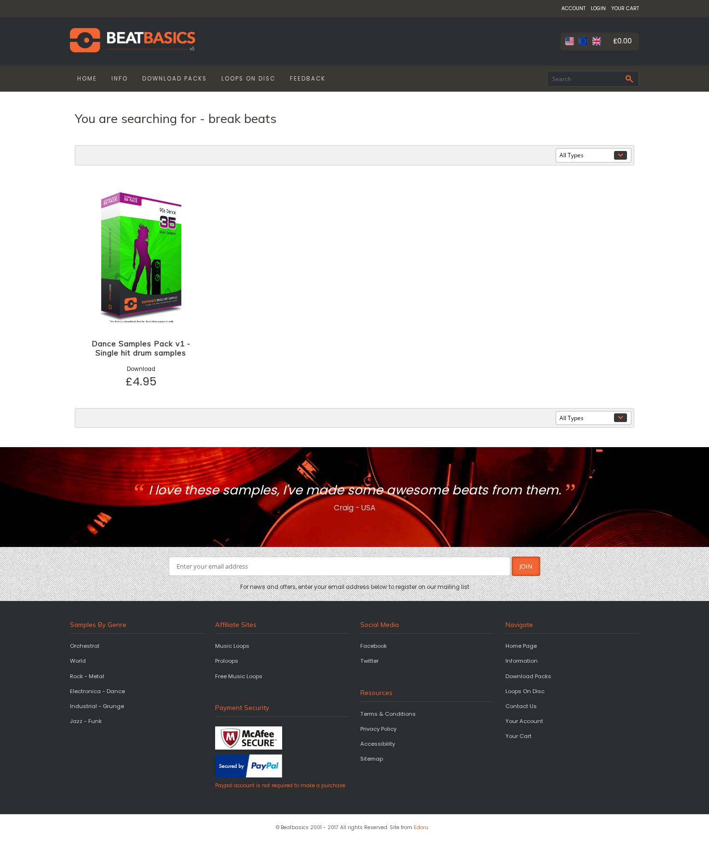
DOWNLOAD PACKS (174, 78)
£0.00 (622, 41)
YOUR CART (625, 8)
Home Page (521, 646)
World (78, 661)
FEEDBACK (308, 78)
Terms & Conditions (388, 714)
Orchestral (84, 646)
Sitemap (371, 759)
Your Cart (518, 736)
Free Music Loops (238, 676)
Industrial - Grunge (97, 706)
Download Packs (528, 676)
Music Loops (232, 646)
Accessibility (377, 744)
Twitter (369, 661)
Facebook (373, 646)
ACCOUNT (573, 8)
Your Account (524, 721)
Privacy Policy (378, 729)
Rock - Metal (87, 676)
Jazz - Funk (86, 721)
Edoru (421, 827)
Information (521, 661)
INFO (119, 78)
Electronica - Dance (97, 691)
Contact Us (521, 706)
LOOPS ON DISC (248, 78)
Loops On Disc (525, 691)
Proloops (226, 661)
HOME (87, 78)
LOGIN (598, 8)
